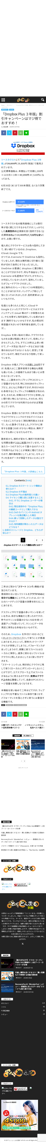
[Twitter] (9, 132)
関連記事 (17, 736)
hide (28, 480)
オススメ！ (10, 105)
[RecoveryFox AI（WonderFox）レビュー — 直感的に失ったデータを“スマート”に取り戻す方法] (38, 744)
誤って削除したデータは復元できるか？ (26, 520)
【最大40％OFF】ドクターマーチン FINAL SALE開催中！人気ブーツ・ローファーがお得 (8, 754)
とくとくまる (30, 913)
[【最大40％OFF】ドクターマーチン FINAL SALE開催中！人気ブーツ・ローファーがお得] (8, 744)
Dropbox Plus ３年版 (15, 471)
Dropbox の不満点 (16, 491)
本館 (9, 929)
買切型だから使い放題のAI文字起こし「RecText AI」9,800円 (22, 850)
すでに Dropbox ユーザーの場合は (25, 502)
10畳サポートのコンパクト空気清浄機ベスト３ (11, 726)
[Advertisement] (23, 24)
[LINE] (26, 132)
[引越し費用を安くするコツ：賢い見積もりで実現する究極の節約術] (23, 744)
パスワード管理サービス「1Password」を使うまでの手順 (22, 846)
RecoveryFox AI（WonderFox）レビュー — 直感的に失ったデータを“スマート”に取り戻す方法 (37, 754)
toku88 (5, 127)
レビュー (4, 1014)
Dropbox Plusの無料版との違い (22, 494)
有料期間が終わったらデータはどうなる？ (26, 525)
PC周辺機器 (5, 1010)
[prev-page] (21, 761)
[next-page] (24, 761)
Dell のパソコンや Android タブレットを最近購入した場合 (25, 514)
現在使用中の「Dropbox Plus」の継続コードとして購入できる (26, 508)
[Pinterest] (15, 132)
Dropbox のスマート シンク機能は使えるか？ (24, 487)
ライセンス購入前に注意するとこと (24, 497)
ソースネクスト (8, 159)
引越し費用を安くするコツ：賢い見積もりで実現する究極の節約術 (23, 752)
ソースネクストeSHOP (20, 705)
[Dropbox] (23, 206)
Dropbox (16, 634)
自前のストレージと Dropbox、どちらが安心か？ (23, 531)
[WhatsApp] (20, 132)
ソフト (11, 109)
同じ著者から (28, 736)
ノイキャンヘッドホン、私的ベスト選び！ (35, 726)
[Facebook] (3, 132)
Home (2, 105)
